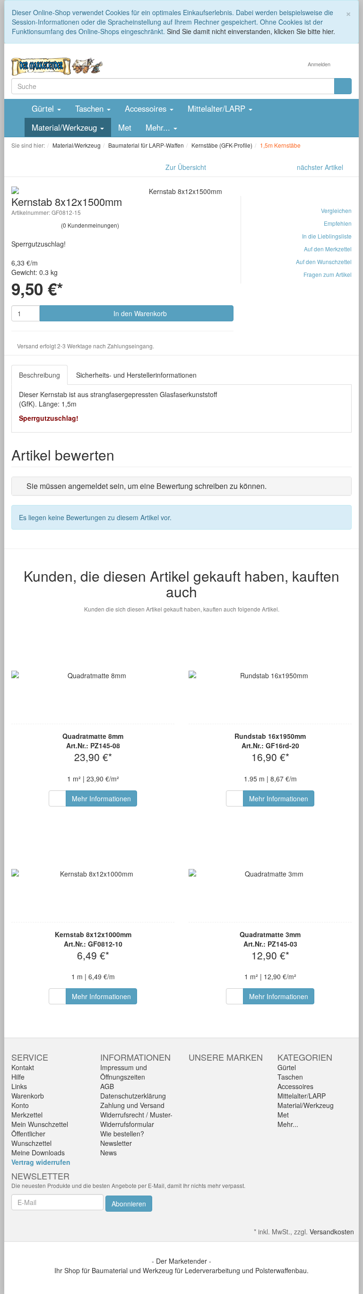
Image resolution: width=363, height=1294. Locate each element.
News (108, 1152)
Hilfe (18, 1076)
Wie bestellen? (122, 1133)
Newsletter (116, 1143)
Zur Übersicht (185, 167)
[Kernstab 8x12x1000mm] (92, 873)
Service (29, 1057)
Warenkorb (27, 1095)
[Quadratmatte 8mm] (92, 675)
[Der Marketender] (57, 66)
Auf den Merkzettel (328, 249)
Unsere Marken (226, 1057)
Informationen (135, 1057)
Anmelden (320, 64)
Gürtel (44, 108)
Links (19, 1086)
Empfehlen (338, 223)
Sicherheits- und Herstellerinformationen (136, 375)
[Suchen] (343, 86)
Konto (20, 1105)
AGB (107, 1086)
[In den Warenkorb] (57, 798)
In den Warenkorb (139, 313)
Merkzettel (27, 1114)
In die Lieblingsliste (327, 236)
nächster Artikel (321, 167)
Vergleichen (336, 210)
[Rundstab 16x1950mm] (270, 675)
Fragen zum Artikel (327, 274)
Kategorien (304, 1057)
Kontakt (22, 1067)
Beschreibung (39, 375)
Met (124, 127)
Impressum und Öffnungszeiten (123, 1072)
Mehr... (159, 127)
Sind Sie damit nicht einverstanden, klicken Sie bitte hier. (251, 31)
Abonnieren (129, 1203)
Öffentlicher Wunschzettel (31, 1138)
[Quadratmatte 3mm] (270, 873)
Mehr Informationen (101, 798)
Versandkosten (332, 1231)
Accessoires (147, 108)
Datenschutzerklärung (133, 1095)
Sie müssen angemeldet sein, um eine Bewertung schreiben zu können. (146, 485)
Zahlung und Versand (132, 1105)
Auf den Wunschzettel (324, 261)
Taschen (90, 108)
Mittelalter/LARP (218, 108)
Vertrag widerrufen (40, 1162)
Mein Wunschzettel (39, 1124)
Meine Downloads (38, 1152)
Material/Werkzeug (65, 127)
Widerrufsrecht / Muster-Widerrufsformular (136, 1119)
